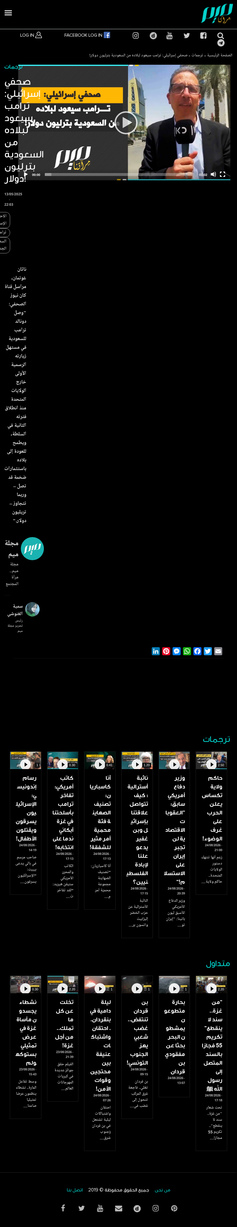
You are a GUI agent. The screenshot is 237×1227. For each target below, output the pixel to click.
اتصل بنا (75, 1190)
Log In (27, 35)
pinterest (174, 1208)
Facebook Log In (83, 35)
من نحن (162, 1190)
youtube (169, 35)
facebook (203, 35)
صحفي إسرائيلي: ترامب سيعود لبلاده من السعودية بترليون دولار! (138, 56)
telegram (220, 43)
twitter (186, 35)
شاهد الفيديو (211, 760)
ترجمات (197, 56)
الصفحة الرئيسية (219, 56)
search (220, 35)
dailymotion (152, 35)
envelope (118, 1208)
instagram (135, 35)
